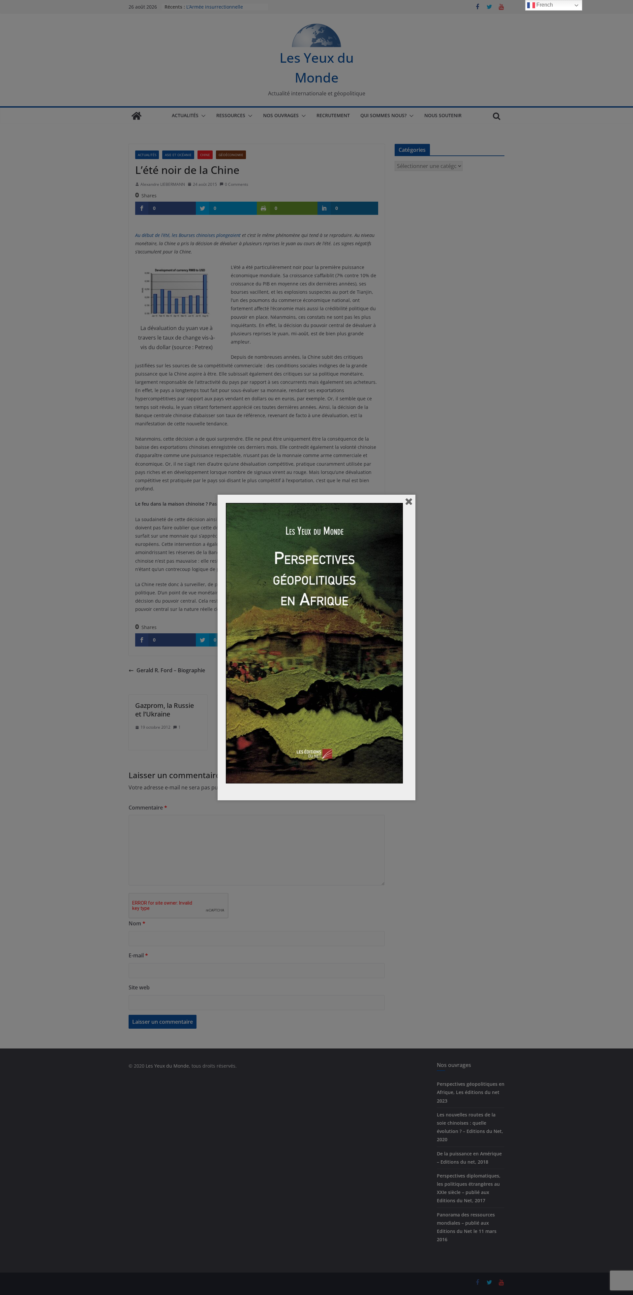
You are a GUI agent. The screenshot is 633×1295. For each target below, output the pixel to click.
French (544, 5)
